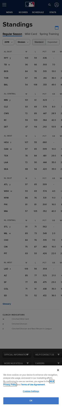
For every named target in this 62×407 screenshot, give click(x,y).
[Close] (58, 370)
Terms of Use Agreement (33, 384)
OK (30, 400)
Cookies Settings (31, 391)
